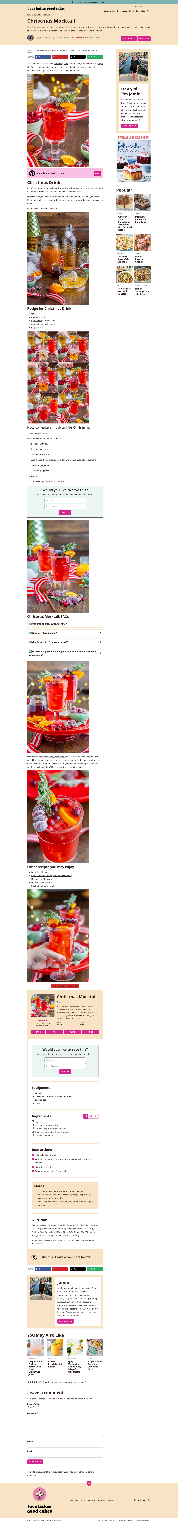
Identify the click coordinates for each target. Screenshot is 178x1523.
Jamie (39, 38)
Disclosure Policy (93, 50)
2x (91, 1116)
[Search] (148, 11)
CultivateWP (146, 1520)
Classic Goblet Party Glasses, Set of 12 (53, 1096)
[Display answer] (100, 624)
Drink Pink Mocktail (40, 872)
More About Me (65, 1321)
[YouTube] (139, 1500)
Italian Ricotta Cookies (139, 259)
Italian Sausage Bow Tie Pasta (142, 291)
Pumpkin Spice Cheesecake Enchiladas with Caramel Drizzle (124, 223)
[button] (77, 38)
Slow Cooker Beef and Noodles (124, 291)
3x (96, 1116)
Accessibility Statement (107, 1520)
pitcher (38, 1093)
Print (90, 1032)
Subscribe (140, 11)
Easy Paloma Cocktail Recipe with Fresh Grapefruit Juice (35, 1368)
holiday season (75, 188)
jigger (37, 1103)
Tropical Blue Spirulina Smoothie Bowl (95, 1365)
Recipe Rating (33, 1404)
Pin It (97, 173)
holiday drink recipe (56, 757)
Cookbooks (122, 11)
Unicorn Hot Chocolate (41, 879)
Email (30, 1451)
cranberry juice (61, 64)
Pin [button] (54, 1032)
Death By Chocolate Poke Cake (140, 219)
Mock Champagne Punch (42, 886)
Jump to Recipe (128, 38)
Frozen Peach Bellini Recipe (55, 1364)
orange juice (37, 324)
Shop (131, 11)
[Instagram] (135, 1500)
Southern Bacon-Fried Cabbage (123, 259)
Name (30, 1441)
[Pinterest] (148, 1500)
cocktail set (40, 1100)
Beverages (46, 15)
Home (29, 15)
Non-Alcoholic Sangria (41, 882)
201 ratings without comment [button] (71, 1382)
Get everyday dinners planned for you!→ (89, 2)
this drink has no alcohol (44, 200)
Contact (147, 6)
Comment (32, 1413)
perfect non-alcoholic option (60, 67)
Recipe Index (109, 11)
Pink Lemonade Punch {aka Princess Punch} (51, 875)
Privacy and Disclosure (124, 1520)
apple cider (36, 321)
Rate (72, 1032)
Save (38, 1032)
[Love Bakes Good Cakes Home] (46, 9)
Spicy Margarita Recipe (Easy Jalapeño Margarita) (74, 1366)
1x (86, 1116)
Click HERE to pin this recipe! (65, 986)
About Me (138, 6)
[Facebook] (144, 1500)
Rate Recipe (144, 38)
